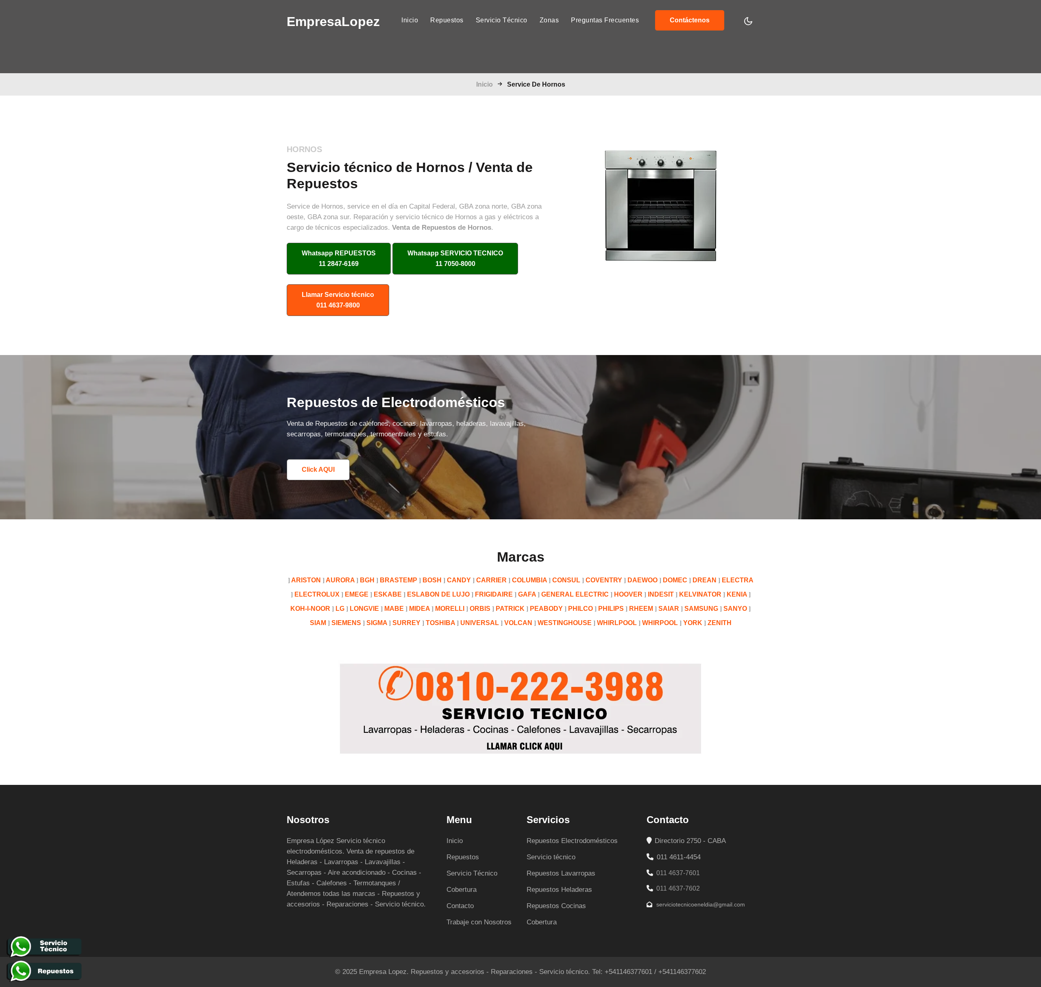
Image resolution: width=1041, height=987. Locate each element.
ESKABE (388, 594)
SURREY (406, 622)
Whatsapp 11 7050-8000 (455, 258)
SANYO (735, 608)
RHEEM (641, 608)
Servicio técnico (551, 857)
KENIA (737, 594)
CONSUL (566, 580)
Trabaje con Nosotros (479, 922)
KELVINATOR (700, 594)
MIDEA (419, 608)
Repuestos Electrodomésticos (572, 841)
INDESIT (661, 594)
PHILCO (580, 608)
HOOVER (628, 594)
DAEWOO (642, 580)
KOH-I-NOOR (310, 608)
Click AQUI (318, 469)
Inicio (409, 20)
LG (339, 608)
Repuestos (447, 20)
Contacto (460, 906)
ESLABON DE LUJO (438, 594)
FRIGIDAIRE (494, 594)
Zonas (549, 20)
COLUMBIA (529, 580)
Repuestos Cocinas (556, 906)
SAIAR (668, 608)
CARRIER (491, 580)
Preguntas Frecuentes (605, 20)
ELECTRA (737, 580)
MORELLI (449, 608)
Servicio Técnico (501, 20)
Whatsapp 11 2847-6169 (339, 258)
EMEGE (356, 594)
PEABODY (546, 608)
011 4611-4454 (678, 857)
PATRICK (510, 608)
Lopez (333, 21)
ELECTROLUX (317, 594)
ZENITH (720, 622)
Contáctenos (690, 20)
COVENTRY (604, 580)
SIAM (318, 622)
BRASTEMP (398, 580)
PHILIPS (611, 608)
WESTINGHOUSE (565, 622)
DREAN (705, 580)
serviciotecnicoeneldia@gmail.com (700, 904)
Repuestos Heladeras (559, 889)
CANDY (459, 580)
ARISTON (306, 580)
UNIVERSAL (479, 622)
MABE (394, 608)
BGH (367, 580)
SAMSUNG (701, 608)
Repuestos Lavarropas (561, 873)
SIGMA (376, 622)
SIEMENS (346, 622)
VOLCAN (518, 622)
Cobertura (461, 889)
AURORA (340, 580)
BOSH (432, 580)
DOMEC (675, 580)
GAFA (527, 594)
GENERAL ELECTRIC (575, 594)
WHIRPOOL (660, 622)
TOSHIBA (440, 622)
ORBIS (480, 608)
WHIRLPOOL (617, 622)
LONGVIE (364, 608)
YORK (692, 622)
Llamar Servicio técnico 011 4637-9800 (338, 300)
